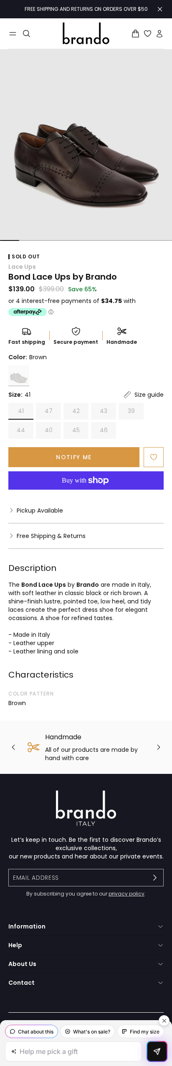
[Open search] (26, 33)
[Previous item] (13, 747)
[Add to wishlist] (154, 457)
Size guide (149, 394)
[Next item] (159, 747)
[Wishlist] (147, 33)
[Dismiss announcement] (160, 9)
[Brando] (86, 33)
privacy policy (126, 893)
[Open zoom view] (86, 145)
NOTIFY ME (74, 457)
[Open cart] (135, 33)
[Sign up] (155, 877)
